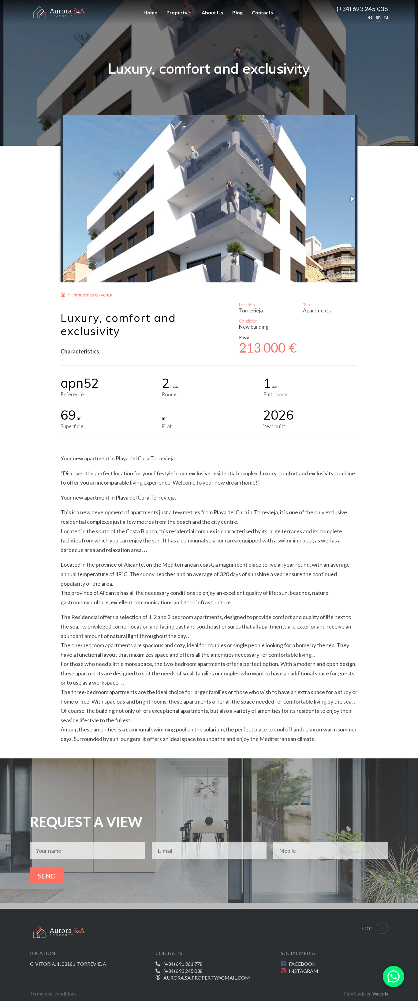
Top (366, 928)
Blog (237, 12)
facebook (302, 964)
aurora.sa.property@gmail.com (206, 977)
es (370, 17)
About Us (212, 12)
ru (386, 17)
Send (47, 876)
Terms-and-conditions (53, 993)
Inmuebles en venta (92, 294)
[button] (352, 199)
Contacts (262, 12)
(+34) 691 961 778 (183, 964)
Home (150, 12)
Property (177, 12)
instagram (303, 971)
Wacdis (380, 993)
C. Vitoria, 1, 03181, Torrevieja (68, 964)
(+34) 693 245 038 (362, 8)
